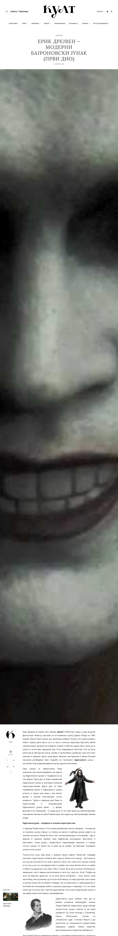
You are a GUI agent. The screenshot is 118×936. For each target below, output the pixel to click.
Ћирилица (23, 11)
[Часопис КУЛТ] (59, 11)
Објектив (59, 35)
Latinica (13, 11)
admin (11, 742)
